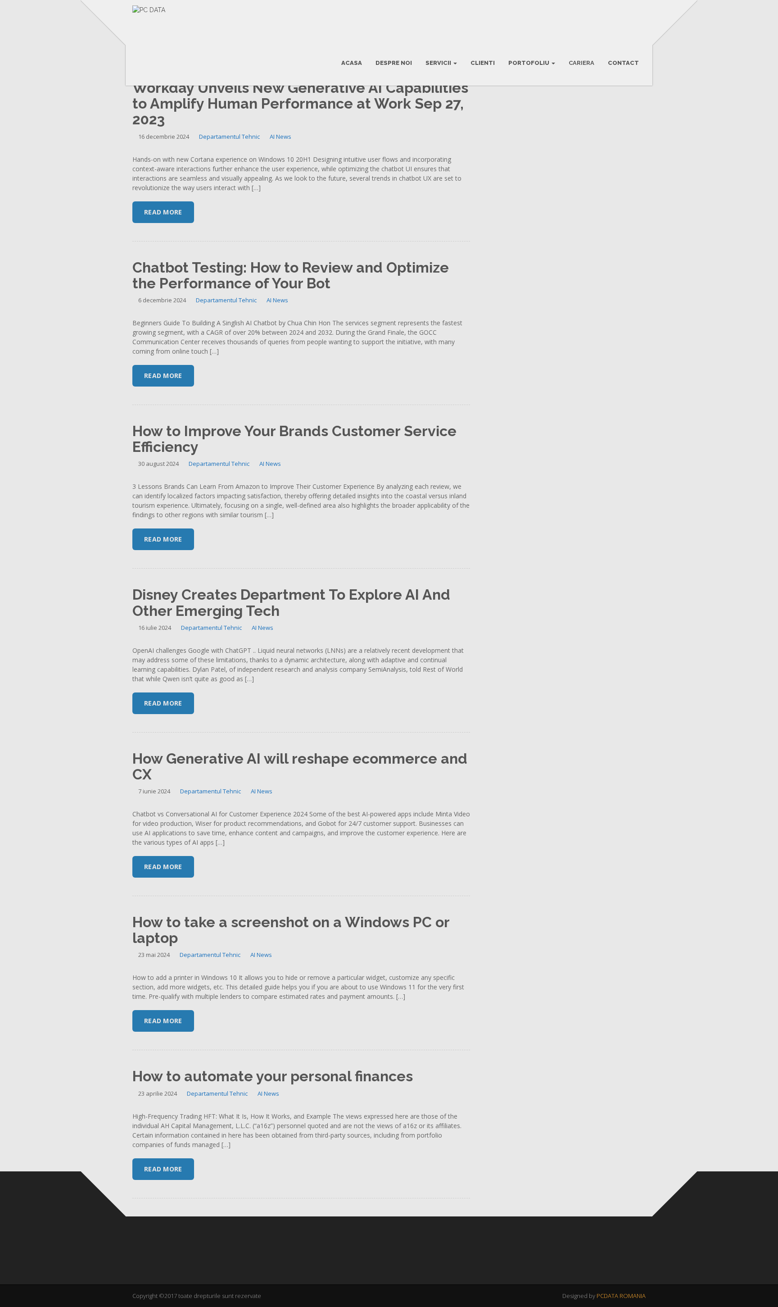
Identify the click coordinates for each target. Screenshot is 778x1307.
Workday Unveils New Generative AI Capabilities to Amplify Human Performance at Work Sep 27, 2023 (300, 103)
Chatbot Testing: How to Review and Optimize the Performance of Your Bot (290, 275)
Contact (623, 62)
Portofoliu (529, 62)
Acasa (351, 62)
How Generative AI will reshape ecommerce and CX (299, 766)
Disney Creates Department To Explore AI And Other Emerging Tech (291, 602)
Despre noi (393, 62)
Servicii (438, 62)
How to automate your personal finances (272, 1076)
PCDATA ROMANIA (621, 1296)
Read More (163, 212)
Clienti (482, 62)
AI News (280, 136)
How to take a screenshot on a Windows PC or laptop (290, 930)
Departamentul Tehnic (229, 136)
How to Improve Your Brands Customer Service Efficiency (294, 439)
